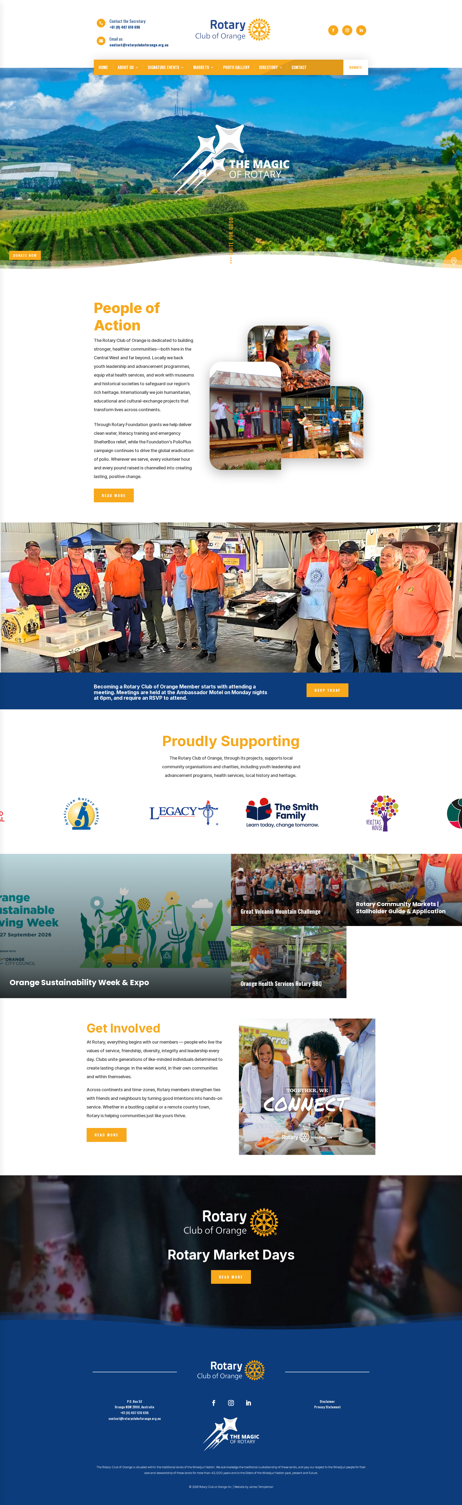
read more (8, 857)
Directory (268, 67)
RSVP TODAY (327, 690)
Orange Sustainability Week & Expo (79, 982)
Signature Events (163, 67)
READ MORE (114, 495)
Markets (201, 67)
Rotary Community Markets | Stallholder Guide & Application (401, 908)
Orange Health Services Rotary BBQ (281, 983)
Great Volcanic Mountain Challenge (281, 911)
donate (355, 67)
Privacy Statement (327, 1406)
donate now (25, 255)
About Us (126, 67)
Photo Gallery (236, 67)
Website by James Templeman (253, 1487)
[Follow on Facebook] (333, 30)
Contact (299, 67)
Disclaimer (327, 1401)
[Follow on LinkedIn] (361, 30)
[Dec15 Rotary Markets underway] (452, 268)
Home (103, 67)
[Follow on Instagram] (347, 30)
